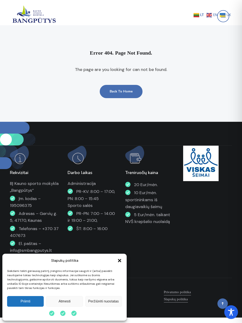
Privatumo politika (177, 292)
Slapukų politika (176, 299)
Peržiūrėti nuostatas (103, 301)
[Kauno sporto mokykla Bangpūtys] (33, 15)
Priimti (25, 301)
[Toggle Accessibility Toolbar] (231, 312)
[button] (119, 260)
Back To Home (121, 91)
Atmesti (64, 301)
